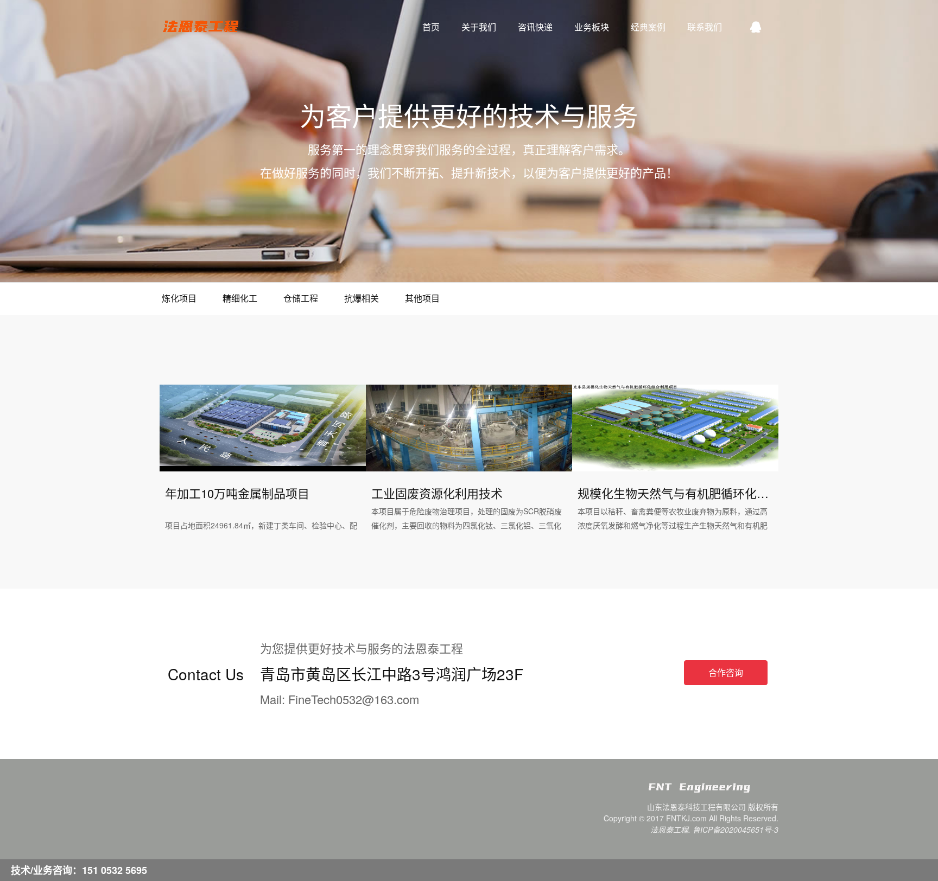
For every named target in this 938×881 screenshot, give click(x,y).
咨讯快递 (535, 27)
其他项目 (422, 298)
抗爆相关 (361, 298)
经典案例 (648, 27)
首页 (431, 27)
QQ (756, 27)
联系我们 (704, 27)
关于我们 (478, 27)
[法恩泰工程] (713, 792)
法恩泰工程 (200, 27)
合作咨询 (725, 672)
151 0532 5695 (114, 870)
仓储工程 (300, 298)
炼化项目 (179, 298)
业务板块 (591, 27)
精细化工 (240, 298)
